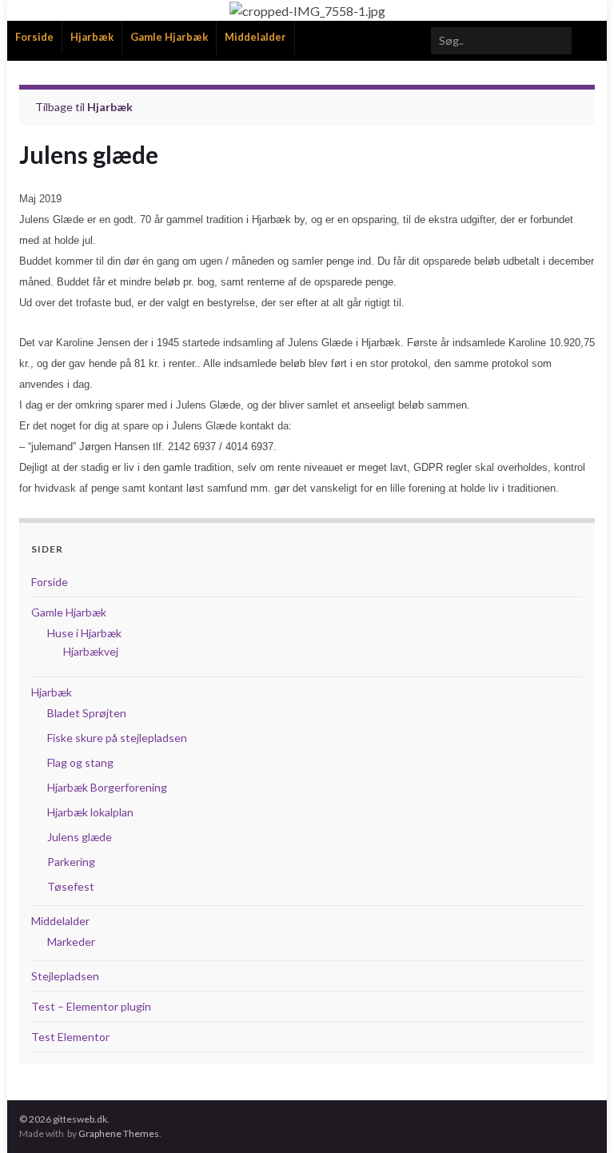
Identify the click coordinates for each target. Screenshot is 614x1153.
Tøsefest (70, 886)
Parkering (71, 861)
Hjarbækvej (90, 651)
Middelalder (255, 36)
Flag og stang (80, 762)
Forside (34, 36)
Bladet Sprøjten (86, 713)
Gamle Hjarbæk (169, 36)
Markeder (71, 941)
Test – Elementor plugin (91, 1006)
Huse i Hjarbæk (84, 633)
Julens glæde (79, 837)
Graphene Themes (118, 1133)
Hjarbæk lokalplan (90, 812)
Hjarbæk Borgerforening (107, 787)
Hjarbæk (92, 36)
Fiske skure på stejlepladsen (117, 737)
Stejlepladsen (65, 976)
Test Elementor (70, 1036)
